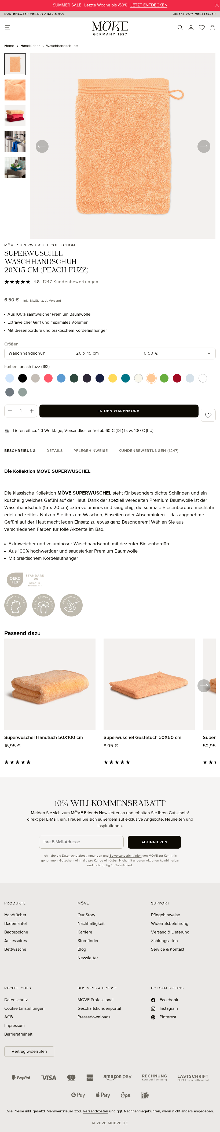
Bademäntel (15, 924)
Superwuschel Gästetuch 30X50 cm (142, 737)
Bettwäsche (15, 949)
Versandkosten (95, 1111)
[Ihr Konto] (191, 27)
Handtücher (15, 915)
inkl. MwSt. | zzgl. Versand (42, 300)
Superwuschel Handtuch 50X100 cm (43, 737)
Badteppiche (16, 932)
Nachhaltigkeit (91, 924)
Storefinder (88, 941)
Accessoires (15, 941)
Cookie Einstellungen (24, 1009)
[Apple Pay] (103, 1095)
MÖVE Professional (95, 1000)
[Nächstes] (203, 146)
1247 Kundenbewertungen (71, 282)
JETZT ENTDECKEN (148, 5)
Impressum (14, 1026)
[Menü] (7, 27)
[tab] (20, 452)
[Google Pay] (78, 1095)
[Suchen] (180, 27)
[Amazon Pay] (117, 1078)
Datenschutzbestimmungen (82, 855)
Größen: (12, 344)
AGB (8, 1017)
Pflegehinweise (165, 915)
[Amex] (89, 1078)
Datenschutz (16, 1000)
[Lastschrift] (193, 1078)
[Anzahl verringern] (10, 411)
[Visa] (48, 1078)
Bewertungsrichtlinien (125, 855)
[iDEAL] (145, 1095)
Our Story (86, 915)
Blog (82, 949)
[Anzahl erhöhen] (32, 411)
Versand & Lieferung (170, 932)
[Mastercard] (71, 1078)
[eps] (125, 1095)
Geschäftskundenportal (99, 1009)
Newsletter (88, 958)
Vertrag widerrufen (29, 1052)
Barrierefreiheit (18, 1034)
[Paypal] (21, 1078)
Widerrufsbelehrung (169, 924)
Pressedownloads (94, 1017)
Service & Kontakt (167, 949)
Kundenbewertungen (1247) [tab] (149, 451)
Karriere (85, 932)
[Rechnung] (154, 1078)
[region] (110, 146)
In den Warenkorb (119, 411)
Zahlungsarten (164, 941)
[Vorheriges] (41, 146)
